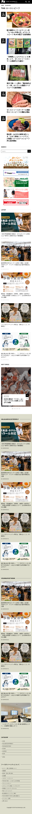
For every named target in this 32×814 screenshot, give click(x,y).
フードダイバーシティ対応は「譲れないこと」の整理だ (15, 325)
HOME (3, 741)
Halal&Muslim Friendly (7, 743)
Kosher (4, 748)
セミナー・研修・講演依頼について (9, 768)
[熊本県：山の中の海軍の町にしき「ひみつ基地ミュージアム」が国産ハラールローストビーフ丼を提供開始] (19, 124)
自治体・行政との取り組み (7, 773)
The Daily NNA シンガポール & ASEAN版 (11, 780)
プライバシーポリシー (6, 783)
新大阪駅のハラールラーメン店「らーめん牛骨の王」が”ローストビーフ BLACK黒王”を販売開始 (19, 32)
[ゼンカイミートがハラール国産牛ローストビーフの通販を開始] (19, 99)
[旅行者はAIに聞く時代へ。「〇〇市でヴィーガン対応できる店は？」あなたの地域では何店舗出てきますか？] (16, 342)
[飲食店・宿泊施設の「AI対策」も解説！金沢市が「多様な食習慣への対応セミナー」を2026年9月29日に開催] (16, 282)
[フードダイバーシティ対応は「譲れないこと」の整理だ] (16, 313)
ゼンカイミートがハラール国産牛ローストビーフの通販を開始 (18, 111)
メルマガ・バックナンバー (7, 778)
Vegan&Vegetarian (6, 746)
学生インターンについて (7, 790)
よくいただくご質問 (6, 798)
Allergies (4, 751)
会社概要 (4, 775)
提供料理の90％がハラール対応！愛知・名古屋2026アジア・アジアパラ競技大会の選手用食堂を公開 (15, 264)
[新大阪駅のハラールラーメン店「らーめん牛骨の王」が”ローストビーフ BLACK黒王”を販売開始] (19, 20)
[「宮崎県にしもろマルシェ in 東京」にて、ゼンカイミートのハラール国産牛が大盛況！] (19, 46)
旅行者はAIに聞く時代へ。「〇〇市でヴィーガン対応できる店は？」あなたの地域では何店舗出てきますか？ (16, 355)
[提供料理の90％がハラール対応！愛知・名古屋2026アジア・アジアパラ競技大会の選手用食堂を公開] (16, 251)
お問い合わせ (5, 801)
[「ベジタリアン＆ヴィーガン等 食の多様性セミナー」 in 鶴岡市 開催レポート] (16, 712)
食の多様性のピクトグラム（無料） (9, 793)
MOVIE (3, 753)
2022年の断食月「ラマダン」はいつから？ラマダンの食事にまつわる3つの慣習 (13, 400)
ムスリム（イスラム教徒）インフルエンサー (11, 785)
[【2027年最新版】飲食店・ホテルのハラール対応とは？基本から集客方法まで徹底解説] (16, 222)
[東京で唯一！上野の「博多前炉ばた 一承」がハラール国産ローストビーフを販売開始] (19, 73)
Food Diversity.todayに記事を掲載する (11, 795)
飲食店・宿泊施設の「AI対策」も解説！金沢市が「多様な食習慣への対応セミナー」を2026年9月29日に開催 (16, 295)
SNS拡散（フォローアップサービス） (9, 788)
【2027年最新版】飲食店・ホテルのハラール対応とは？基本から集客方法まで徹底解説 (15, 235)
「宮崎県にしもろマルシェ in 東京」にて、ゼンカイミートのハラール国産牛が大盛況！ (18, 59)
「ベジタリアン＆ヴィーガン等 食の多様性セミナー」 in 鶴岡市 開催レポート (15, 725)
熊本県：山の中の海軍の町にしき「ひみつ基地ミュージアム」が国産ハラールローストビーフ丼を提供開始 (18, 137)
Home (2, 5)
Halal (6, 396)
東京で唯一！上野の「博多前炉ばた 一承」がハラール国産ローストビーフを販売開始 (19, 85)
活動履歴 (4, 770)
